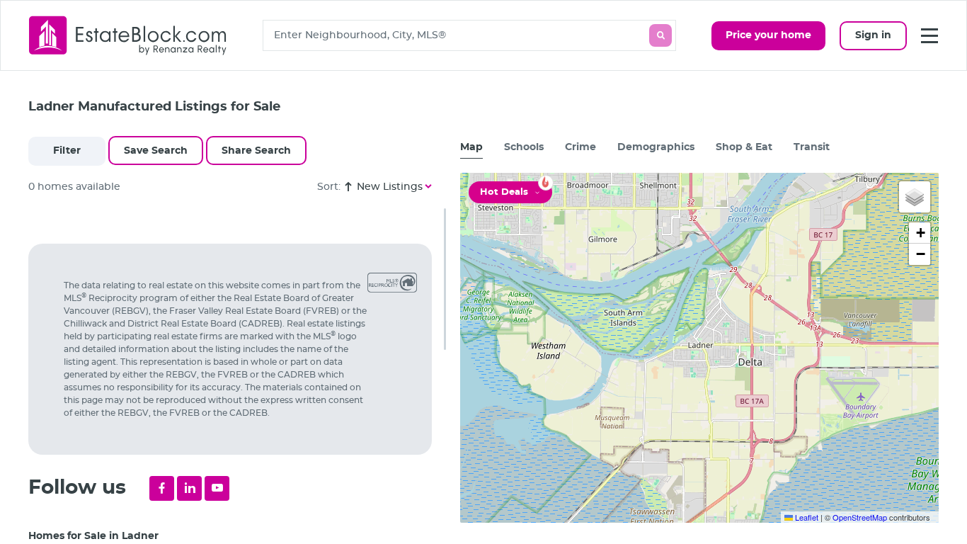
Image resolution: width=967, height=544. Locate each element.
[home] (128, 35)
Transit (812, 147)
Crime (580, 147)
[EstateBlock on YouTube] (217, 488)
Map (471, 147)
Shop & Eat (744, 147)
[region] (237, 376)
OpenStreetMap (859, 517)
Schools (524, 147)
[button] (914, 196)
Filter (67, 151)
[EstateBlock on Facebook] (161, 488)
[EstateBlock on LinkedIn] (189, 488)
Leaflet (805, 517)
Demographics (655, 147)
